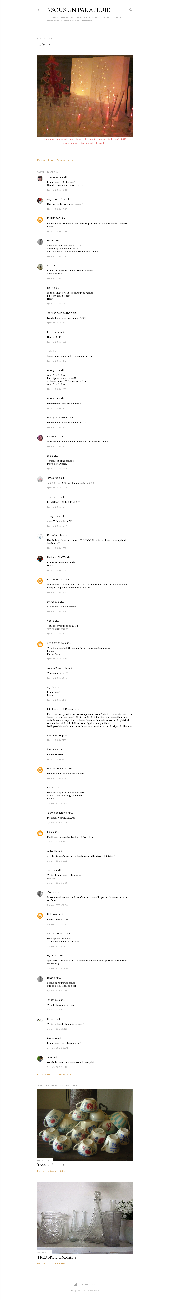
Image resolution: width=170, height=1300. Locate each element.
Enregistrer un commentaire (54, 1074)
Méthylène (53, 332)
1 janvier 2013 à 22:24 (57, 778)
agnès (50, 687)
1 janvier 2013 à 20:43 (57, 678)
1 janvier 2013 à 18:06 (57, 570)
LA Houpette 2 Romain (60, 709)
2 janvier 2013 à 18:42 (57, 924)
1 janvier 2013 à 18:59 (57, 592)
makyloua (52, 497)
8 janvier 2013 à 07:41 (57, 1048)
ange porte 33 (55, 199)
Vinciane (52, 892)
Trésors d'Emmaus (56, 1257)
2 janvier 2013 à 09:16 (57, 822)
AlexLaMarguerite (57, 668)
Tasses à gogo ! (52, 1164)
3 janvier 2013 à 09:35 (57, 968)
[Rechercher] (131, 9)
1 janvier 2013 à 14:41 (56, 507)
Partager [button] (41, 160)
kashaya (51, 749)
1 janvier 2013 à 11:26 (56, 322)
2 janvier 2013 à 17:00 (57, 905)
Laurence (52, 436)
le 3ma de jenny (56, 812)
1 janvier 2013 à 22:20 (57, 759)
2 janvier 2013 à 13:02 (57, 861)
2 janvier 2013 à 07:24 (57, 803)
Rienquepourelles (57, 417)
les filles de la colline (58, 312)
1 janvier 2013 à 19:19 (56, 611)
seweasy (52, 601)
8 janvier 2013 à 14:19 (57, 1067)
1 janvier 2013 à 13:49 (57, 468)
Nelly (50, 287)
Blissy (50, 240)
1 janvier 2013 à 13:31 (56, 446)
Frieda (50, 787)
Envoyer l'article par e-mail (61, 160)
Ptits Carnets (54, 535)
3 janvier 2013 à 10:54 (57, 990)
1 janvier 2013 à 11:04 (57, 256)
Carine (50, 1019)
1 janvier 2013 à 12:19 (56, 389)
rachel (50, 351)
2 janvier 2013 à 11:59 (56, 841)
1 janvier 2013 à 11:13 (56, 278)
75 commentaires (56, 1263)
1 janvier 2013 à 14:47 (57, 526)
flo (48, 265)
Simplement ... (55, 642)
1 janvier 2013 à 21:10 (56, 700)
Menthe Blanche (57, 768)
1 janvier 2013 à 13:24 (57, 427)
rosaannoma (54, 177)
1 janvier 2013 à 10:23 (57, 190)
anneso (51, 870)
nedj (49, 620)
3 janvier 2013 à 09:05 (57, 946)
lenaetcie (52, 999)
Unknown (52, 914)
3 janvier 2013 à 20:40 (57, 1009)
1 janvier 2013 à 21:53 (56, 740)
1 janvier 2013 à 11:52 (56, 342)
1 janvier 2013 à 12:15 (56, 361)
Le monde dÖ (55, 579)
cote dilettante (55, 933)
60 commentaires (56, 1171)
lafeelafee (52, 477)
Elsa (49, 831)
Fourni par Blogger (88, 1284)
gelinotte (52, 851)
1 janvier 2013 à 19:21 (56, 633)
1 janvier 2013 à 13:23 (57, 408)
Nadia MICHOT (56, 557)
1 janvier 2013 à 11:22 (56, 303)
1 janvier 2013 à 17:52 (56, 548)
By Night (52, 955)
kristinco (52, 1038)
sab (49, 455)
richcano (95, 1290)
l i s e (50, 1057)
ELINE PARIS (55, 218)
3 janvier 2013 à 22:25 (57, 1029)
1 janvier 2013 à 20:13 (57, 658)
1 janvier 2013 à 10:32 (57, 209)
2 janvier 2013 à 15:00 (57, 883)
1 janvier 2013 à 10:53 (57, 231)
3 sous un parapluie (78, 10)
